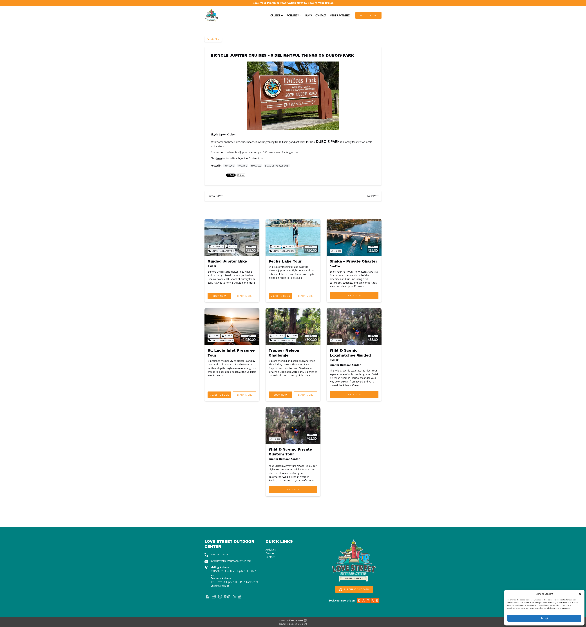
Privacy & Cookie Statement (293, 623)
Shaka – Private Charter (353, 261)
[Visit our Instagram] (220, 596)
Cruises (270, 553)
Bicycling (229, 166)
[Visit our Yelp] (234, 596)
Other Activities (340, 15)
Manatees (256, 166)
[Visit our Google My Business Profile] (214, 596)
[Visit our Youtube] (239, 596)
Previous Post (215, 196)
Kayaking (242, 166)
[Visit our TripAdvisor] (227, 596)
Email (242, 175)
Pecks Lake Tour (285, 261)
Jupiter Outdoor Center (345, 365)
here (219, 158)
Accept (544, 618)
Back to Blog (213, 39)
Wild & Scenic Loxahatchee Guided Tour (350, 355)
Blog (308, 15)
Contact (320, 15)
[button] (579, 593)
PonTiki (335, 266)
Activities (271, 549)
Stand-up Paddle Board (277, 166)
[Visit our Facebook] (207, 596)
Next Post (372, 196)
